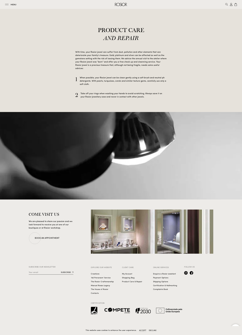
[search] (227, 4)
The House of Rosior (99, 289)
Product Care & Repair (132, 282)
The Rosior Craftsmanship (102, 282)
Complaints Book (160, 289)
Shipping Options (160, 282)
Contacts (95, 293)
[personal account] (231, 4)
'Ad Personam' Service (101, 278)
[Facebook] (191, 273)
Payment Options (160, 278)
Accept (142, 330)
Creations (95, 274)
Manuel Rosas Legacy (100, 286)
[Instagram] (186, 273)
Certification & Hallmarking (165, 286)
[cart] (235, 4)
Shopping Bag (128, 278)
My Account (127, 274)
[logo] (121, 4)
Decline (153, 330)
